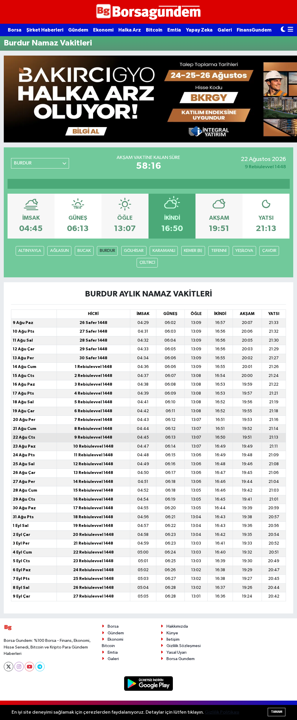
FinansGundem (254, 30)
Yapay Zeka (199, 30)
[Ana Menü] (290, 30)
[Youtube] (29, 666)
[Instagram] (19, 666)
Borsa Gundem (180, 659)
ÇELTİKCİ (147, 262)
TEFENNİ (219, 250)
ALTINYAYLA (29, 250)
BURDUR (107, 250)
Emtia (174, 30)
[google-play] (148, 683)
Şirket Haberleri (44, 30)
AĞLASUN (59, 250)
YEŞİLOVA (244, 250)
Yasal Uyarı (176, 652)
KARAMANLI (164, 250)
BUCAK (84, 250)
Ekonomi (103, 30)
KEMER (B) (193, 250)
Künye (172, 633)
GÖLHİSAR (134, 250)
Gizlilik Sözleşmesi (183, 646)
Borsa (14, 30)
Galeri (225, 30)
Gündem (78, 30)
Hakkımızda (177, 626)
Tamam (276, 711)
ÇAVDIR (269, 250)
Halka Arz (129, 30)
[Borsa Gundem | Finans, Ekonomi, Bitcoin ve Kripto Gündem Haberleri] (148, 12)
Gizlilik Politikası (222, 712)
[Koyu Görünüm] (283, 30)
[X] (8, 666)
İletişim (173, 639)
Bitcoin (154, 30)
